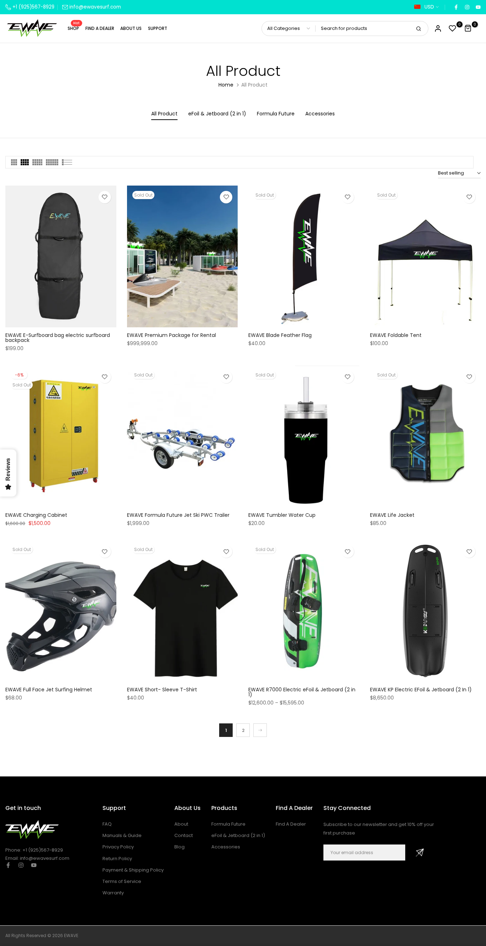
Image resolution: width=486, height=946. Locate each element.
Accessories (225, 846)
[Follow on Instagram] (467, 7)
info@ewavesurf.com (95, 7)
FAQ (107, 824)
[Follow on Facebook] (456, 7)
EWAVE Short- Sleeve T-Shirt (162, 689)
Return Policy (117, 858)
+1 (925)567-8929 (32, 7)
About (181, 824)
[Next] (260, 730)
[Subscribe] (419, 852)
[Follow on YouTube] (478, 7)
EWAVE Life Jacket (392, 515)
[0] (452, 28)
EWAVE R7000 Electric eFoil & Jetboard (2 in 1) (301, 692)
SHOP (74, 28)
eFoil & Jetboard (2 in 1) (238, 835)
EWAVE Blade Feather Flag (280, 335)
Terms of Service (121, 881)
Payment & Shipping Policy (133, 870)
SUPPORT (157, 28)
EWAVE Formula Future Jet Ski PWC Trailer (178, 515)
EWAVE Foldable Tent (396, 335)
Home (225, 84)
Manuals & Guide (122, 835)
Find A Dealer (291, 824)
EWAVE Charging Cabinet (36, 515)
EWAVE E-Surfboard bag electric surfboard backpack (57, 338)
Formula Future (228, 824)
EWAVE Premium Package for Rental (171, 335)
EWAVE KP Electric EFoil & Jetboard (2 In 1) (421, 689)
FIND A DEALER (99, 28)
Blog (179, 846)
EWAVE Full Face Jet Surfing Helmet (48, 689)
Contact (183, 835)
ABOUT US (131, 28)
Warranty (113, 892)
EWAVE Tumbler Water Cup (282, 515)
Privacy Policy (118, 846)
